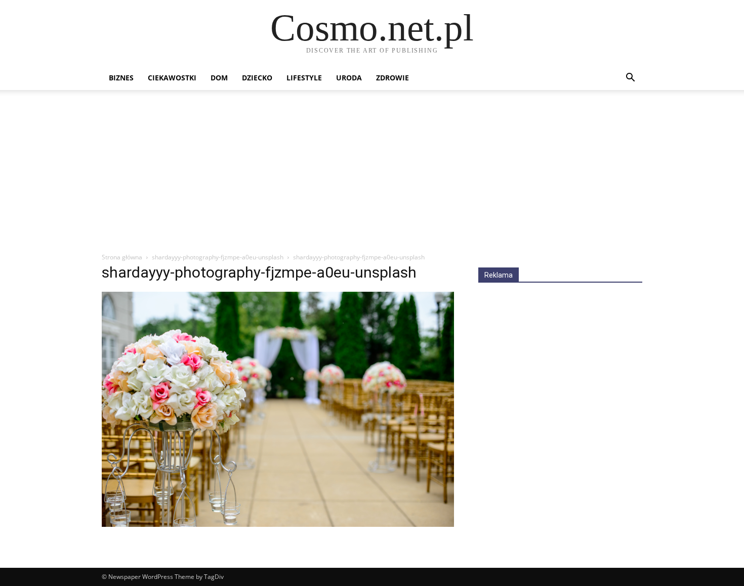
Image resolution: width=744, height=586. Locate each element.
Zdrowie (392, 77)
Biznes (121, 77)
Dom (219, 77)
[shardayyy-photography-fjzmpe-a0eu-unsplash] (278, 524)
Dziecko (257, 77)
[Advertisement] (372, 176)
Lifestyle (304, 77)
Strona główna (122, 257)
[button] (630, 78)
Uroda (349, 77)
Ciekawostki (172, 77)
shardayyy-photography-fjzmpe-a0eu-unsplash (217, 257)
